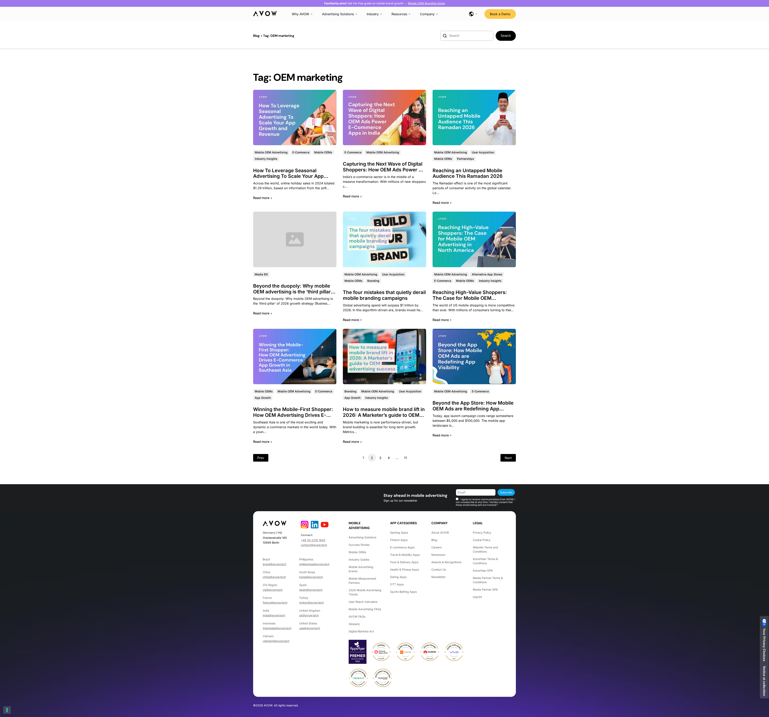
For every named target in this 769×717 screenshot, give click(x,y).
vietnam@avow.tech (276, 641)
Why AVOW (300, 14)
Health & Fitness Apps (404, 569)
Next (508, 458)
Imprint (477, 597)
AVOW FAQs (357, 616)
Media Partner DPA (485, 589)
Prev (260, 458)
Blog (256, 36)
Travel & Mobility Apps (405, 554)
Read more (261, 198)
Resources (399, 14)
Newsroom (438, 554)
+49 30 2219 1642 (313, 540)
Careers (436, 547)
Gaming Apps (399, 532)
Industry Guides (359, 559)
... (397, 458)
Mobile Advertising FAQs (365, 609)
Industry (373, 14)
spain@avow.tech (310, 589)
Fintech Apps (399, 540)
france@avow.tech (275, 602)
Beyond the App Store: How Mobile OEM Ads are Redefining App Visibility (473, 408)
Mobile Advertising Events (361, 569)
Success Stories (359, 544)
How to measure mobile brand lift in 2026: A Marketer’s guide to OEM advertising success (384, 415)
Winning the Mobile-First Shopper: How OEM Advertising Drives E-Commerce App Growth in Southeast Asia (293, 417)
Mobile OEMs (357, 552)
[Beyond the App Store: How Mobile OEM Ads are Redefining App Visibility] (474, 356)
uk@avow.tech (309, 615)
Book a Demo (500, 14)
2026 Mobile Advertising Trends (365, 592)
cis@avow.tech (273, 589)
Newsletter (438, 577)
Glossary (354, 624)
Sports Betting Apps (403, 591)
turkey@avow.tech (311, 602)
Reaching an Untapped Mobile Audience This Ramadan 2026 (467, 173)
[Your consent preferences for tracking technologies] (7, 710)
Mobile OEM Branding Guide (426, 3)
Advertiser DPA (483, 570)
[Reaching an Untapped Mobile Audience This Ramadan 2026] (474, 117)
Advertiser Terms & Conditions (485, 561)
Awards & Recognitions (446, 562)
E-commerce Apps (402, 547)
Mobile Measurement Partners (362, 580)
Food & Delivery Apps (404, 562)
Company (427, 14)
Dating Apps (398, 577)
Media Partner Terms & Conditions (488, 580)
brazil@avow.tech (274, 564)
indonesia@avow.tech (277, 628)
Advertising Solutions (338, 14)
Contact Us (438, 569)
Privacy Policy (482, 532)
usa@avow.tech (309, 628)
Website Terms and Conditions (485, 549)
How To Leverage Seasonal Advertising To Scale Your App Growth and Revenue (288, 176)
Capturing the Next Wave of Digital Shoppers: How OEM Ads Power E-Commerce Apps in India (383, 169)
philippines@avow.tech (314, 564)
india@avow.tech (274, 615)
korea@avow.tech (311, 577)
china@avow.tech (274, 577)
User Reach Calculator (363, 601)
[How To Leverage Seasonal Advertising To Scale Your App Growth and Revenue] (294, 117)
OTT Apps (397, 584)
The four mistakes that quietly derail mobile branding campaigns (384, 295)
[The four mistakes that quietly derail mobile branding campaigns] (384, 239)
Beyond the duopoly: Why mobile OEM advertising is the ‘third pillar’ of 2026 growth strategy (292, 291)
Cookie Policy (481, 540)
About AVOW (440, 532)
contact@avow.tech (314, 545)
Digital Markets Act (361, 631)
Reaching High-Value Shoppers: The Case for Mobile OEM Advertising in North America (470, 298)
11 (405, 458)
